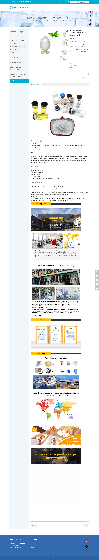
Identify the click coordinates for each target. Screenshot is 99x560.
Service (32, 547)
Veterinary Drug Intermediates (18, 46)
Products (33, 543)
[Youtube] (86, 542)
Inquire (78, 74)
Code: (71, 63)
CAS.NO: (71, 67)
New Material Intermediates (18, 40)
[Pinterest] (86, 549)
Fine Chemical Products (17, 43)
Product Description (35, 84)
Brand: (71, 59)
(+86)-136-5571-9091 (19, 80)
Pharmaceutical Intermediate (18, 37)
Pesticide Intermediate (16, 547)
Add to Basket (78, 77)
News (32, 549)
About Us (33, 545)
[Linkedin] (86, 544)
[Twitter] (86, 546)
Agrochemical (15, 49)
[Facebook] (86, 540)
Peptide (13, 52)
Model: (71, 56)
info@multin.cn (27, 1)
